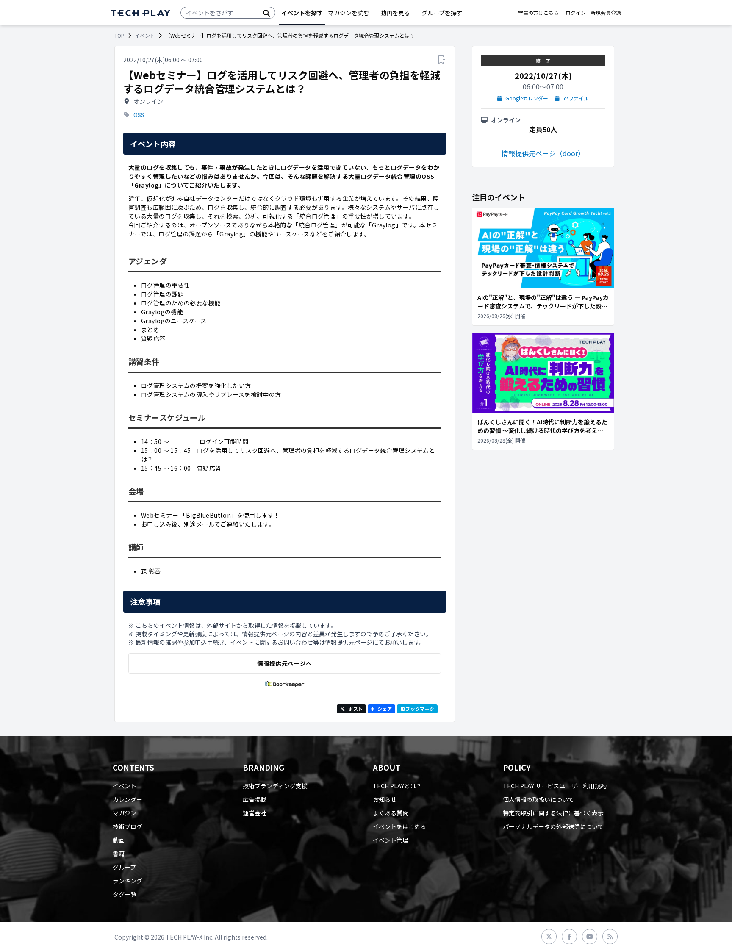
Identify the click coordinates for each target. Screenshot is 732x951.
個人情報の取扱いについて (538, 799)
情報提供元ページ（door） (543, 153)
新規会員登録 (606, 12)
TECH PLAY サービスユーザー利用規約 (555, 786)
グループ (124, 867)
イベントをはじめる (399, 826)
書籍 (119, 853)
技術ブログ (127, 826)
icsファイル (576, 98)
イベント (145, 35)
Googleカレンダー (526, 98)
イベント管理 (390, 840)
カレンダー (127, 799)
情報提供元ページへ (284, 663)
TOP (119, 35)
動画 (119, 840)
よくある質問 (390, 813)
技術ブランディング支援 (275, 786)
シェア (384, 708)
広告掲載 (254, 799)
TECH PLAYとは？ (397, 786)
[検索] (266, 13)
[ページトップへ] (140, 13)
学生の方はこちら (538, 12)
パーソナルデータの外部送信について (553, 826)
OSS (138, 115)
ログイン (576, 12)
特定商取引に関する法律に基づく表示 (553, 813)
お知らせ (384, 799)
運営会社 (254, 813)
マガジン (124, 813)
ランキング (127, 880)
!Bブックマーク (417, 708)
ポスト (355, 708)
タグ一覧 (124, 894)
